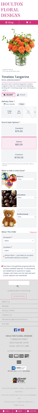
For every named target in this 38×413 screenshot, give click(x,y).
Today (22, 104)
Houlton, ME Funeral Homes (13, 388)
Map (19, 411)
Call (7, 411)
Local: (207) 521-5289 (19, 346)
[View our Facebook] (15, 331)
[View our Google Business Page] (19, 331)
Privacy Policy (10, 402)
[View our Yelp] (22, 331)
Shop (11, 22)
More (4, 90)
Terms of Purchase (24, 402)
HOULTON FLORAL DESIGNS (12, 9)
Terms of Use (19, 405)
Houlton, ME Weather (9, 395)
